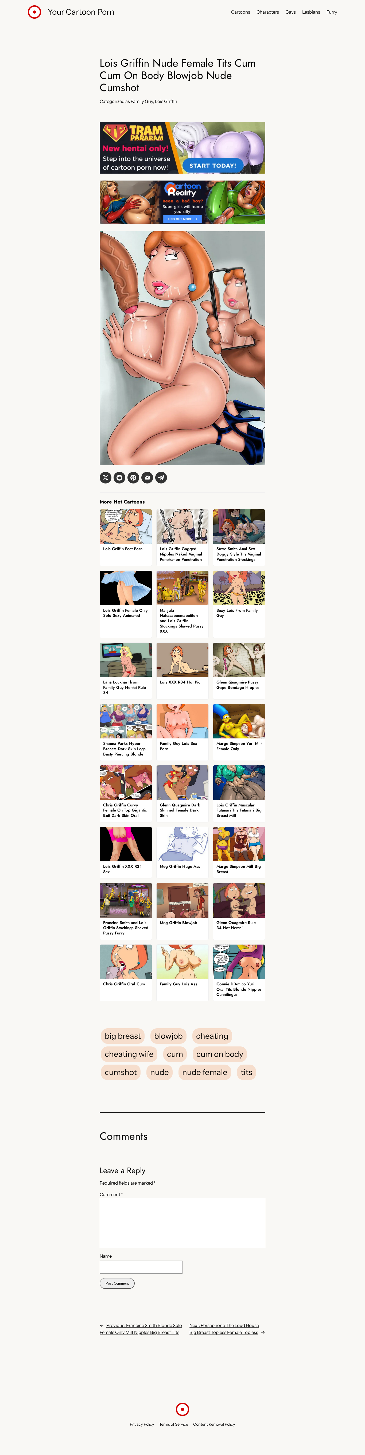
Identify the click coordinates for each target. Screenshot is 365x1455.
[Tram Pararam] (182, 172)
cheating (212, 1036)
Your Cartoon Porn (81, 12)
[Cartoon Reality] (182, 222)
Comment (111, 1194)
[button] (105, 477)
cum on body (219, 1054)
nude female (204, 1072)
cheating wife (129, 1054)
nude (159, 1072)
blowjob (168, 1036)
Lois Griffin (166, 101)
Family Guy (142, 101)
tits (246, 1072)
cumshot (121, 1072)
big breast (123, 1036)
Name (106, 1256)
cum (175, 1054)
